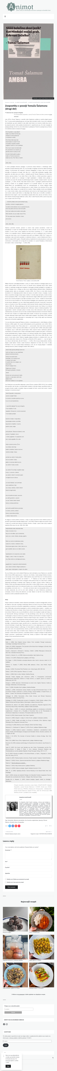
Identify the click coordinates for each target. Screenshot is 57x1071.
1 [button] (7, 120)
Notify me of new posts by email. (15, 882)
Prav (8, 1066)
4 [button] (38, 327)
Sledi (6, 1045)
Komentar (8, 850)
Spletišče (7, 873)
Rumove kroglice (7, 932)
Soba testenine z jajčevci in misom (11, 988)
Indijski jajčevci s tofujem (35, 960)
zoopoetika (21, 822)
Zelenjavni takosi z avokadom (36, 988)
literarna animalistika (19, 820)
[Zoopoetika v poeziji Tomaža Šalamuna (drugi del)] (5, 95)
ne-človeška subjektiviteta (32, 820)
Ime (6, 861)
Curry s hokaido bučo (34, 932)
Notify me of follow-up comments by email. (18, 879)
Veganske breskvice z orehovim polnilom (13, 960)
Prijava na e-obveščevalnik (12, 1006)
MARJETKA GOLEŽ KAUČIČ (34, 102)
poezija (41, 820)
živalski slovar (14, 822)
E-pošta (7, 867)
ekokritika (11, 820)
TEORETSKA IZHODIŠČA (45, 102)
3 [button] (45, 234)
